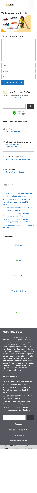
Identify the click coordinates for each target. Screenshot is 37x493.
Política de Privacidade (18, 430)
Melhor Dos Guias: (12, 332)
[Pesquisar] (30, 106)
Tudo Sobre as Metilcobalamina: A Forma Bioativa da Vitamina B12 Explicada (16, 202)
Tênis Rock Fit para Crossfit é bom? (17, 159)
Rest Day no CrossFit (12, 131)
